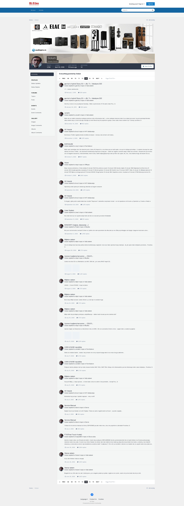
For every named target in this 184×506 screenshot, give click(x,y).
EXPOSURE (68, 144)
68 (68, 78)
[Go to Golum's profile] (61, 85)
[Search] (153, 10)
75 (93, 78)
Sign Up (150, 4)
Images (33, 122)
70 (75, 78)
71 (79, 78)
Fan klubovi (88, 146)
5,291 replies (83, 274)
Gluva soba (92, 436)
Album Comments (36, 132)
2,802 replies (84, 175)
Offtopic (87, 164)
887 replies (83, 157)
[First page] (59, 78)
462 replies (84, 123)
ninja (76, 164)
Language (83, 499)
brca (76, 131)
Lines (76, 212)
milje (76, 241)
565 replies (85, 219)
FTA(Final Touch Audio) (73, 435)
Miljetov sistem (69, 239)
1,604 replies (82, 447)
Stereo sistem (69, 453)
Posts (33, 100)
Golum (66, 86)
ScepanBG (78, 436)
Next (97, 78)
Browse (33, 10)
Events (33, 109)
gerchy (77, 86)
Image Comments (36, 125)
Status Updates (143, 10)
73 (86, 78)
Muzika (87, 227)
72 (82, 78)
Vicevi (66, 163)
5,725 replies (81, 356)
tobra (77, 407)
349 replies (80, 414)
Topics (33, 96)
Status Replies (35, 87)
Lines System (69, 210)
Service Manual (70, 405)
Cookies (101, 499)
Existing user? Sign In (136, 4)
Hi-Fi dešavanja (89, 131)
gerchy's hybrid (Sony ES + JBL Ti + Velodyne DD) (83, 84)
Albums (33, 129)
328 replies (82, 92)
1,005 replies (82, 462)
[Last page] (101, 78)
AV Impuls (68, 129)
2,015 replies (85, 138)
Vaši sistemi (89, 86)
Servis (87, 407)
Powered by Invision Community (92, 503)
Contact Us (93, 499)
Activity (41, 10)
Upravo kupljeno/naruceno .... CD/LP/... (78, 256)
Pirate (77, 227)
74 (89, 78)
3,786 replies (85, 233)
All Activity (34, 74)
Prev (63, 78)
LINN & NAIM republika (73, 347)
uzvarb (67, 113)
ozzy (76, 146)
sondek (77, 349)
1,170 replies (83, 250)
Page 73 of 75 (110, 78)
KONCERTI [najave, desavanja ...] (76, 225)
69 (72, 78)
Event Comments (36, 112)
